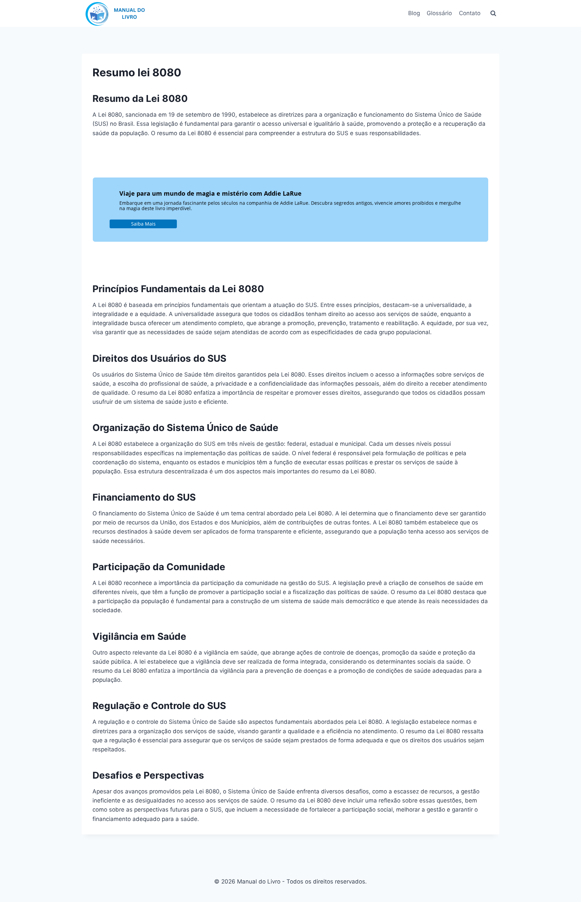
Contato (469, 13)
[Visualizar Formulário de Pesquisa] (493, 13)
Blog (414, 13)
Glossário (439, 13)
